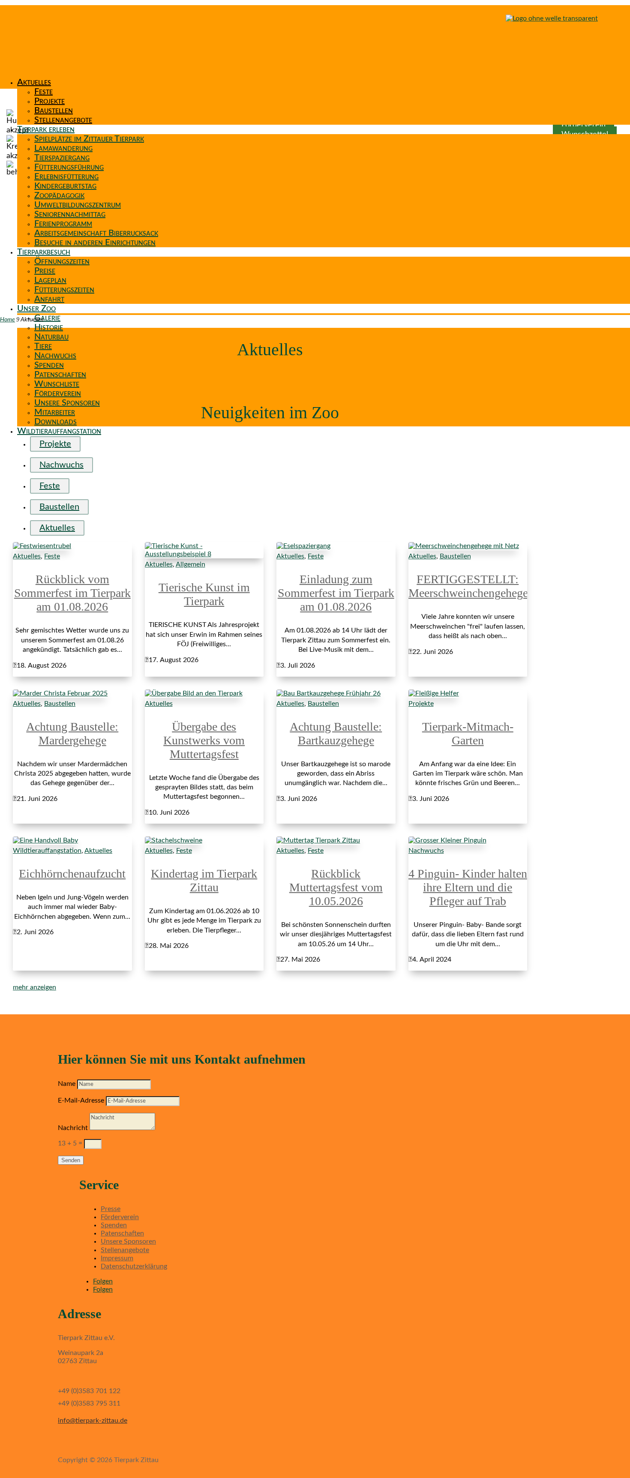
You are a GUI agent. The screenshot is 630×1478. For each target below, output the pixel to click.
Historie (48, 327)
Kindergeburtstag (65, 186)
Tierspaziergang (62, 157)
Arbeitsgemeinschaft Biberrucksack (96, 233)
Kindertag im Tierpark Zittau (204, 880)
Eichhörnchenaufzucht (72, 873)
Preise (44, 271)
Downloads (55, 421)
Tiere (43, 346)
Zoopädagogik (59, 195)
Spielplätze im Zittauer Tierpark (89, 139)
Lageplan (50, 280)
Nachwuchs (55, 355)
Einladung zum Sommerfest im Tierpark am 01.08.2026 (336, 593)
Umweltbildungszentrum (77, 205)
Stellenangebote (63, 120)
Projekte (49, 101)
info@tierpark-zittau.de (92, 1420)
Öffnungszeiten (62, 261)
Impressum (117, 1258)
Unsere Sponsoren (67, 403)
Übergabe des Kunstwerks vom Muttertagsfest (204, 740)
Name (66, 1083)
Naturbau (51, 337)
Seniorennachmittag (69, 214)
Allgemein (190, 564)
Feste (43, 91)
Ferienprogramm (63, 223)
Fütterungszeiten (64, 289)
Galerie (47, 318)
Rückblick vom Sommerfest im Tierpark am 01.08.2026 (72, 593)
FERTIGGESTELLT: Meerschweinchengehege (468, 586)
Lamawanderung (63, 148)
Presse (110, 1208)
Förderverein (57, 393)
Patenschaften (60, 374)
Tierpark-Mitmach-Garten (467, 733)
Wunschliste (56, 384)
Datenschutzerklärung (134, 1266)
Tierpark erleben (46, 129)
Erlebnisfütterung (66, 176)
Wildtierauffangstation (59, 431)
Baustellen (53, 110)
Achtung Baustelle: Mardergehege (72, 733)
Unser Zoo (36, 308)
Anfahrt (49, 299)
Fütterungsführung (69, 167)
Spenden (49, 365)
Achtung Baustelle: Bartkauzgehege (336, 733)
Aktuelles (34, 82)
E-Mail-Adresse (81, 1100)
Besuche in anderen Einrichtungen (95, 242)
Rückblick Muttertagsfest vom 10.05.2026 (336, 887)
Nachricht (73, 1127)
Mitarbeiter (54, 412)
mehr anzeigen (34, 987)
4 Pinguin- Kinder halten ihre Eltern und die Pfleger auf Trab (467, 887)
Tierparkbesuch (43, 252)
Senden (70, 1160)
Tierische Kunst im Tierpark (204, 594)
